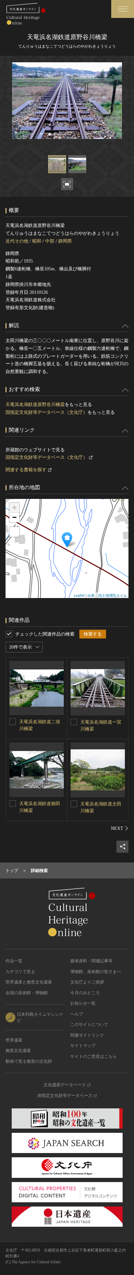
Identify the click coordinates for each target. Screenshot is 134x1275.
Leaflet (79, 595)
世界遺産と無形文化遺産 (29, 982)
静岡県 (65, 241)
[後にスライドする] (119, 828)
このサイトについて (89, 1024)
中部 (49, 241)
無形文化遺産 (18, 1050)
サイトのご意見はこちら (93, 1056)
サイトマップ (83, 1045)
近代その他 (17, 241)
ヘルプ (76, 1014)
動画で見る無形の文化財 (29, 1061)
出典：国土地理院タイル (107, 595)
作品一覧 (14, 960)
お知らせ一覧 (83, 1003)
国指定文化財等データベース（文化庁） (46, 412)
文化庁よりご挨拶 (87, 982)
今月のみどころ (85, 992)
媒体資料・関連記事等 (91, 960)
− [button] (14, 517)
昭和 (36, 241)
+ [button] (14, 507)
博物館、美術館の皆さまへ (95, 971)
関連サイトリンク (87, 1035)
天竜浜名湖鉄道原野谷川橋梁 (35, 404)
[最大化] (14, 532)
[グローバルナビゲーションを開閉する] (122, 9)
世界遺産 (14, 1040)
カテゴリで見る (20, 971)
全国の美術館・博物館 (27, 992)
